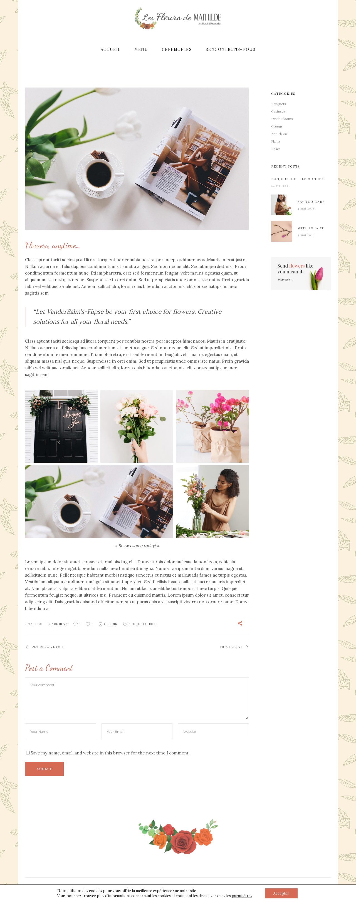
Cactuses (278, 111)
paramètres (242, 895)
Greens (110, 624)
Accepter (281, 893)
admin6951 (60, 624)
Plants (275, 141)
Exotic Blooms (282, 118)
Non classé (279, 133)
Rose (153, 624)
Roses (276, 148)
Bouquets (137, 624)
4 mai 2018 (33, 624)
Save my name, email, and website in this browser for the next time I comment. (110, 753)
